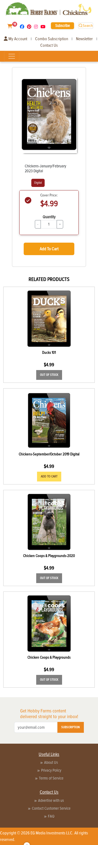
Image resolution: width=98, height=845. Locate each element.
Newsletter (84, 39)
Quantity (49, 216)
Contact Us (49, 45)
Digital (38, 183)
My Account (17, 39)
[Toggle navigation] (11, 56)
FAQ (51, 816)
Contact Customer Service (51, 808)
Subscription (70, 727)
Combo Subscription (51, 39)
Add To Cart (49, 249)
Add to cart (49, 476)
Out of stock (49, 375)
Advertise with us (51, 800)
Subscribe (62, 25)
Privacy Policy (51, 770)
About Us (51, 762)
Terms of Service (51, 778)
